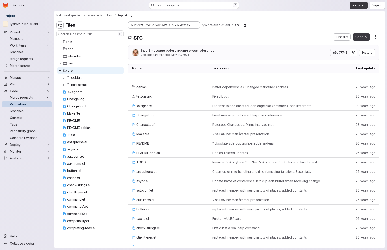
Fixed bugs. (221, 96)
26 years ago (365, 153)
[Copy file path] (244, 25)
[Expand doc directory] (60, 49)
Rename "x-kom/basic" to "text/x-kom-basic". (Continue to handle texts (265, 162)
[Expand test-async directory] (63, 85)
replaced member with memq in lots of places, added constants (259, 190)
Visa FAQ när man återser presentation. (241, 134)
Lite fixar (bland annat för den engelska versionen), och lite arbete (262, 106)
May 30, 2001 (180, 54)
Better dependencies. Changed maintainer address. (250, 87)
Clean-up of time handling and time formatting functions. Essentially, (262, 171)
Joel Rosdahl (149, 54)
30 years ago (365, 106)
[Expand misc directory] (60, 63)
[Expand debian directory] (63, 77)
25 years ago (365, 87)
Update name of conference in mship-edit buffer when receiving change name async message (268, 181)
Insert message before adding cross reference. (178, 50)
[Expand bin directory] (60, 42)
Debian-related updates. (230, 153)
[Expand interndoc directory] (60, 56)
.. (132, 77)
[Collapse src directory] (60, 70)
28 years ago (365, 124)
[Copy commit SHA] (353, 52)
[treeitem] (90, 41)
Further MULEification (227, 218)
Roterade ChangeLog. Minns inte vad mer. (243, 124)
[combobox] (90, 33)
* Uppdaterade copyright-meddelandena (243, 143)
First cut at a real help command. (236, 228)
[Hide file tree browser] (60, 25)
